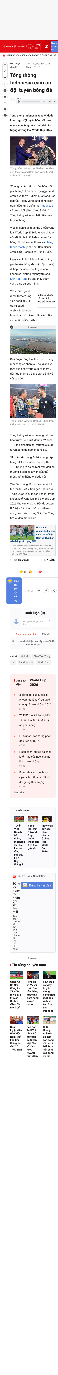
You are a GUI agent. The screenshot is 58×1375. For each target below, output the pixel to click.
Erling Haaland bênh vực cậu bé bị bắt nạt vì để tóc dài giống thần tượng (34, 777)
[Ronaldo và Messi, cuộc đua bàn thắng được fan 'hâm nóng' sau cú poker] (33, 975)
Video (28, 55)
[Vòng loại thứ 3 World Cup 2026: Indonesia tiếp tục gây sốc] (33, 819)
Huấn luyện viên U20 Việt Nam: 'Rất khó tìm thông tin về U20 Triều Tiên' (16, 1038)
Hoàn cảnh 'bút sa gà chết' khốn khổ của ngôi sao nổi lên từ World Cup (35, 756)
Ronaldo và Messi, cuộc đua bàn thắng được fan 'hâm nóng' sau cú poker (33, 993)
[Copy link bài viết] (46, 590)
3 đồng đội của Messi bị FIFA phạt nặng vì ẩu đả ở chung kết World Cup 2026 (35, 699)
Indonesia (47, 205)
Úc (13, 662)
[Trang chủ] (3, 55)
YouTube (20, 46)
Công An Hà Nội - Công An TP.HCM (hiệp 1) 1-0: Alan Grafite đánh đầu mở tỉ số (16, 994)
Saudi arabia (26, 662)
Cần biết (30, 46)
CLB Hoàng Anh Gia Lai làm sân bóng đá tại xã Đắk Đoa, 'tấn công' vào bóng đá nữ (48, 1042)
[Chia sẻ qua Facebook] (38, 590)
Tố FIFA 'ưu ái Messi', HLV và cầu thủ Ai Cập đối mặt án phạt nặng (34, 720)
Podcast (9, 46)
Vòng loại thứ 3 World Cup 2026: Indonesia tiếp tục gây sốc (33, 837)
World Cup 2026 (38, 682)
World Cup (43, 662)
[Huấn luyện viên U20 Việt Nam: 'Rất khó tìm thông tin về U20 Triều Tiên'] (16, 1020)
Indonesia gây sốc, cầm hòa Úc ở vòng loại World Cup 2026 (47, 838)
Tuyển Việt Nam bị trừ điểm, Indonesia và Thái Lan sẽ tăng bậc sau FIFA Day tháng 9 (19, 845)
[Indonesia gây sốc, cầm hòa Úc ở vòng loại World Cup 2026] (47, 819)
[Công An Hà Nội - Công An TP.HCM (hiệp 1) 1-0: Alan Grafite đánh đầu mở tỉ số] (16, 975)
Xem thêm (19, 792)
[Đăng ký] (37, 885)
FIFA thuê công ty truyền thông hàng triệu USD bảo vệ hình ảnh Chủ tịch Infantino (49, 996)
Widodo (25, 656)
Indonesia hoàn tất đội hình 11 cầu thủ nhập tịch (46, 298)
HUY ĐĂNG (49, 560)
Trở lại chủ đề (15, 65)
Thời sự (35, 55)
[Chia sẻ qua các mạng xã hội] (54, 590)
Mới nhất (11, 55)
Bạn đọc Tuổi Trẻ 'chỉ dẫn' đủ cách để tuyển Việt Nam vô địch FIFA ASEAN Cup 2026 (32, 1042)
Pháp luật (52, 55)
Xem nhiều (20, 55)
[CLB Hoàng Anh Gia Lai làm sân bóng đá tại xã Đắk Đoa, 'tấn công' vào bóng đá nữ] (49, 1020)
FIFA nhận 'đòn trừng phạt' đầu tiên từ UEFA (35, 739)
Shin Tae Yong (19, 279)
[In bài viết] (5, 115)
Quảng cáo (37, 46)
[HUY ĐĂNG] (12, 100)
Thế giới (43, 55)
